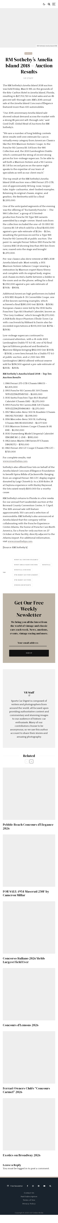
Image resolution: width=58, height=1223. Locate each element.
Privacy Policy (29, 1204)
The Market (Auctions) (23, 580)
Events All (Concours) (23, 570)
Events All (47, 564)
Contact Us (29, 1193)
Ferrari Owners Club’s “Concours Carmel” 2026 (26, 1090)
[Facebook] (27, 1186)
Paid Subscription (29, 1197)
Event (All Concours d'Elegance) (26, 559)
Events (28, 53)
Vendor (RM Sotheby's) (23, 585)
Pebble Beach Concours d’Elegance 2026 (28, 826)
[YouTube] (44, 1186)
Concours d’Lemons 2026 (20, 1025)
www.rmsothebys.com (15, 461)
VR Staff (28, 78)
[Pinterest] (38, 1186)
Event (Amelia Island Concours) (26, 564)
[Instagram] (33, 1186)
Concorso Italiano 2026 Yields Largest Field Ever (24, 960)
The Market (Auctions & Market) (26, 575)
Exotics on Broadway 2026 (21, 1155)
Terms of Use (29, 1200)
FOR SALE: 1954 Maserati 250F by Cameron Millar (26, 893)
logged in (22, 1168)
